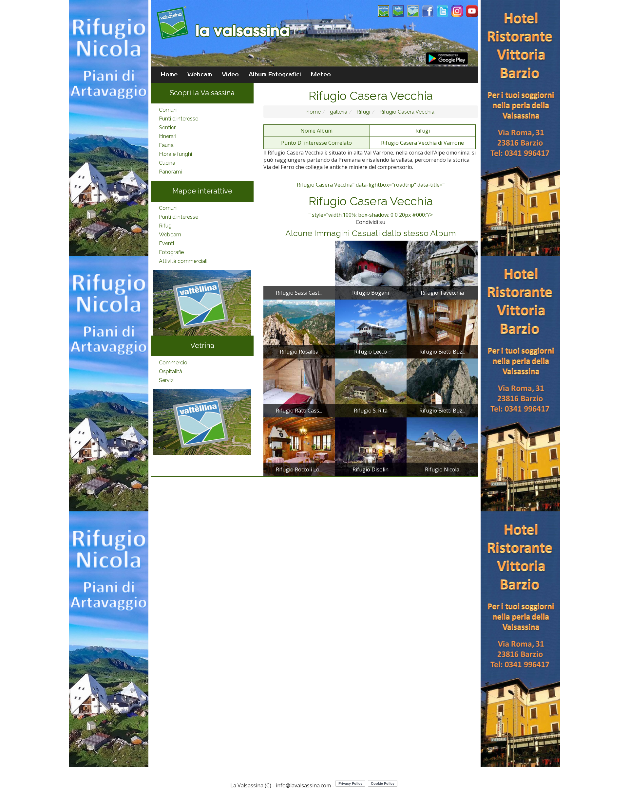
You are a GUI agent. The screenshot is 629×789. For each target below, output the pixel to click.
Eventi (166, 243)
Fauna (166, 145)
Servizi (167, 380)
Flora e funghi (175, 154)
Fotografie (171, 252)
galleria (338, 112)
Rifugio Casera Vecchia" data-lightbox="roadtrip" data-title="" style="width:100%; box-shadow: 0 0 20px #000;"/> (371, 199)
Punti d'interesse (178, 119)
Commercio (173, 362)
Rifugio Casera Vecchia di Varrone (422, 142)
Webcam (199, 74)
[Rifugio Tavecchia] (442, 269)
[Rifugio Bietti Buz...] (442, 328)
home (314, 112)
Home (169, 74)
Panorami (170, 172)
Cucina (167, 163)
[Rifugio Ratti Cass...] (299, 387)
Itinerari (167, 136)
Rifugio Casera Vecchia (406, 112)
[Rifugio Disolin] (370, 446)
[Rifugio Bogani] (370, 269)
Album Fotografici (275, 74)
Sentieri (168, 127)
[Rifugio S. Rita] (370, 387)
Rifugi (166, 226)
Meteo (321, 74)
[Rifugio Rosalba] (299, 328)
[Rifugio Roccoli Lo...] (299, 446)
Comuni (168, 110)
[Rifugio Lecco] (370, 328)
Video (230, 74)
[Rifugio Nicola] (442, 446)
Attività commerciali (183, 261)
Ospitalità (170, 371)
